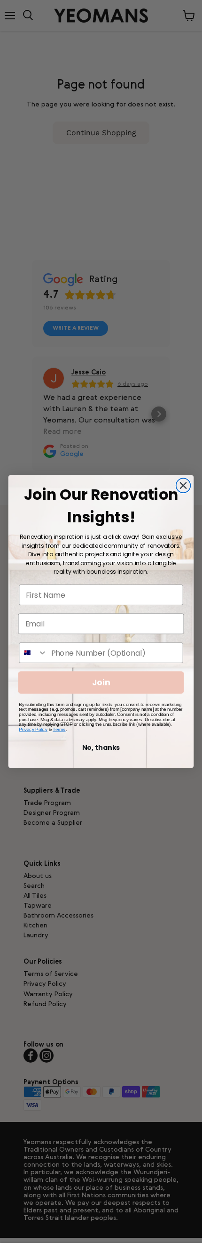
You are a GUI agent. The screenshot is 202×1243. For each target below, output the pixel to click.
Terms (59, 729)
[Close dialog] (183, 485)
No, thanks (101, 747)
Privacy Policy (33, 729)
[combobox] (33, 653)
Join (101, 683)
